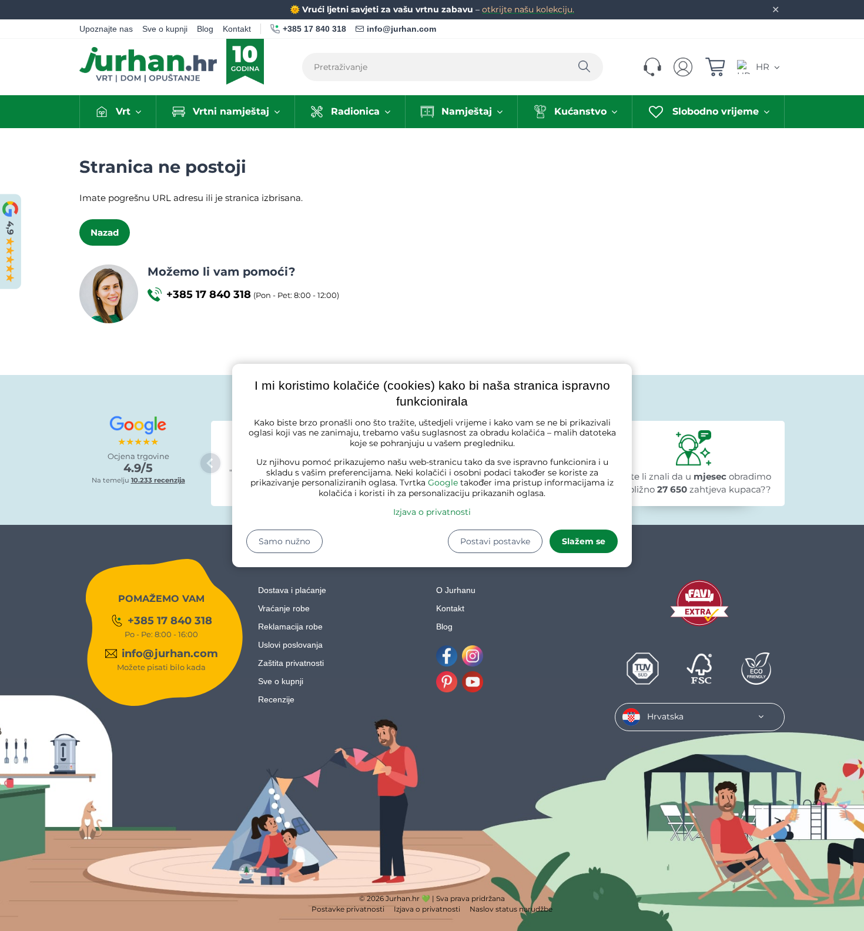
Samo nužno (284, 541)
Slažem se (583, 541)
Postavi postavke (495, 541)
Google (443, 482)
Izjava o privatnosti (432, 512)
